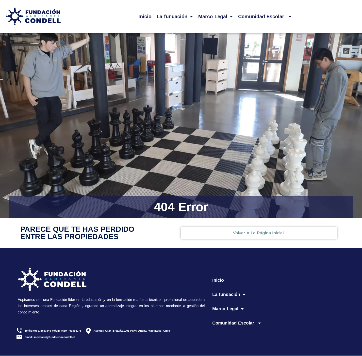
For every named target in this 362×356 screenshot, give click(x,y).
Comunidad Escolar (262, 16)
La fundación (172, 16)
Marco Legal (212, 16)
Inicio (144, 16)
